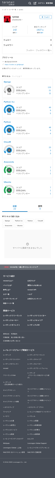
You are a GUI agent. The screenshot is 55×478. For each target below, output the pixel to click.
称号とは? (7, 290)
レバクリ (6, 416)
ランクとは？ (17, 76)
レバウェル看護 (33, 421)
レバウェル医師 (8, 434)
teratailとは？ (8, 281)
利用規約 (14, 334)
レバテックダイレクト (11, 325)
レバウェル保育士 (9, 425)
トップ (4, 9)
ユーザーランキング (10, 298)
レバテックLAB (34, 325)
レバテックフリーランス (12, 316)
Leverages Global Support (37, 443)
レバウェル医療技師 (35, 425)
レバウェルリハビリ (10, 430)
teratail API (32, 290)
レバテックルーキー (10, 320)
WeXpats (6, 443)
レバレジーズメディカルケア (13, 439)
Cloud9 (40, 221)
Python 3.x (19, 221)
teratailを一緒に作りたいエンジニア (24, 267)
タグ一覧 (6, 294)
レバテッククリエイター (37, 316)
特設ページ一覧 (8, 303)
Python (30, 221)
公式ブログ (31, 281)
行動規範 (6, 337)
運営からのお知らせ (35, 285)
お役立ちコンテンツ (35, 298)
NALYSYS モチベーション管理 (14, 452)
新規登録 (49, 3)
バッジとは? (7, 285)
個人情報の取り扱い (18, 337)
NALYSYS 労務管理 (34, 452)
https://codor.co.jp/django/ (14, 64)
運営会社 (6, 334)
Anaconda (8, 225)
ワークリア (7, 412)
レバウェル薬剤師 (34, 434)
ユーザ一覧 (12, 9)
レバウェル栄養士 (34, 430)
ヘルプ (30, 294)
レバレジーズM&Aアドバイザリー (39, 412)
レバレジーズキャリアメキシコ (38, 447)
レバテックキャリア (35, 320)
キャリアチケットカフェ (11, 396)
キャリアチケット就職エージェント (39, 390)
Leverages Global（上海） (12, 447)
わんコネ (31, 439)
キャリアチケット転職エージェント (39, 402)
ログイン (41, 3)
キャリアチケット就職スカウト (38, 396)
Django (7, 221)
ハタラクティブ (8, 407)
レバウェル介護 (8, 421)
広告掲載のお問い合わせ (11, 341)
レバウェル (31, 416)
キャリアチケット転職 (11, 401)
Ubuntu (20, 225)
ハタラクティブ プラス (36, 407)
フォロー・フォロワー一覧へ (39, 50)
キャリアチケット (9, 390)
